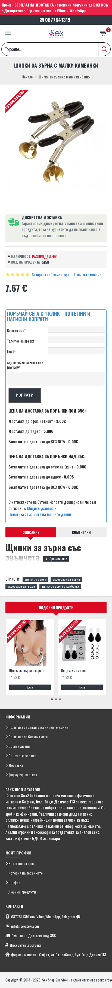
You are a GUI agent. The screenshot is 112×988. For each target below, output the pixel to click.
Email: (11, 351)
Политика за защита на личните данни (39, 514)
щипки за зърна (35, 579)
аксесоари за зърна (66, 579)
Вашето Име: (16, 330)
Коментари (81, 532)
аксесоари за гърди (21, 586)
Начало (27, 77)
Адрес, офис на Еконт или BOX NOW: (25, 365)
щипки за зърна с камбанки (60, 586)
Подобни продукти (56, 607)
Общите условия (40, 508)
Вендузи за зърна (73, 670)
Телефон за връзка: (21, 341)
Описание (31, 532)
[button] (52, 699)
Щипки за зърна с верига (26, 670)
